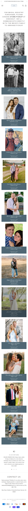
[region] (14, 459)
